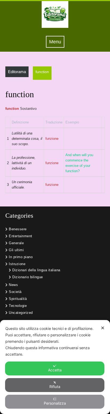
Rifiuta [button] (54, 386)
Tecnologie (18, 306)
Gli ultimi (16, 250)
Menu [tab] (56, 41)
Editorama (17, 71)
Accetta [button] (55, 370)
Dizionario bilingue (27, 277)
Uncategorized (21, 313)
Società (15, 292)
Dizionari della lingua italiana (36, 270)
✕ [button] (103, 328)
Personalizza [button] (55, 403)
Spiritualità (18, 299)
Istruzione (17, 264)
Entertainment (20, 236)
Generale (16, 243)
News (13, 285)
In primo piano (21, 257)
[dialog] (55, 367)
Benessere (18, 229)
